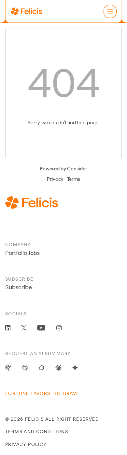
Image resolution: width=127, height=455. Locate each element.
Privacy (55, 179)
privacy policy (26, 444)
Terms (73, 179)
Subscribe (18, 287)
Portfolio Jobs (22, 252)
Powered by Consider (63, 169)
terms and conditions (36, 431)
